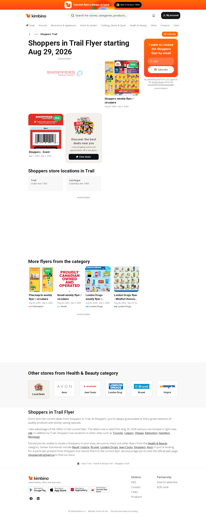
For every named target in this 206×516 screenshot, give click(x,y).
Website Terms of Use (98, 511)
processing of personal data (161, 84)
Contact (135, 487)
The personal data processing (124, 511)
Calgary (129, 433)
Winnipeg (34, 437)
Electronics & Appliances (63, 25)
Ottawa (139, 433)
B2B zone (163, 487)
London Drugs (109, 447)
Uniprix (84, 447)
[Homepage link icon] (78, 463)
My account (172, 15)
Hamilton (164, 433)
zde (30, 433)
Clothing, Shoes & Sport (113, 25)
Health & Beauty (138, 25)
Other (154, 25)
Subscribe (171, 34)
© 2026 (76, 511)
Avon (150, 447)
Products (165, 25)
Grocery (43, 25)
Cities (176, 25)
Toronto (118, 433)
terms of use (158, 82)
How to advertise (167, 482)
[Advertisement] (83, 338)
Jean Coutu (126, 447)
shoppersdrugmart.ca (41, 455)
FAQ (133, 482)
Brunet (95, 447)
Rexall (75, 447)
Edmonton (151, 433)
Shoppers (140, 447)
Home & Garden (88, 25)
